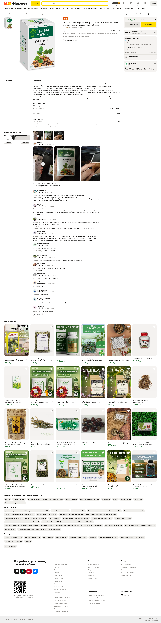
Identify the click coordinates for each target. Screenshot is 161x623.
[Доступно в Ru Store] (35, 573)
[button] (65, 18)
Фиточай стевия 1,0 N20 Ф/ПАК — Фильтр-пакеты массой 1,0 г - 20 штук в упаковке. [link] (67, 443)
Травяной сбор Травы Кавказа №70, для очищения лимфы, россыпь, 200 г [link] (42, 401)
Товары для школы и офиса (62, 597)
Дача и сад (57, 592)
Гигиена (56, 572)
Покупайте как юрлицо (95, 570)
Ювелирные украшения (61, 611)
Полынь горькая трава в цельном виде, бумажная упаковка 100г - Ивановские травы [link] (41, 443)
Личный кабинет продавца (96, 595)
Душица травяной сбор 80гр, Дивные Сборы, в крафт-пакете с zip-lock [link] (92, 401)
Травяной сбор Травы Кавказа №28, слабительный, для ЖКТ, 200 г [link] (67, 401)
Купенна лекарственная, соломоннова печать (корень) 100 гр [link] (118, 360)
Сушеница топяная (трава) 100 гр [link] (118, 443)
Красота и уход (58, 586)
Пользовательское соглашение (23, 619)
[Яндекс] (156, 620)
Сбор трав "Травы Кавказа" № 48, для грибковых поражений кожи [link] (15, 485)
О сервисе (91, 572)
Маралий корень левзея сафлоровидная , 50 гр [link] (140, 401)
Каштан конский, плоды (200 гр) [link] (92, 442)
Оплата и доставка (93, 567)
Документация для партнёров (97, 600)
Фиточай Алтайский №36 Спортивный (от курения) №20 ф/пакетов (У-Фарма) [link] (143, 443)
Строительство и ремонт (61, 606)
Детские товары (59, 609)
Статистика (8, 619)
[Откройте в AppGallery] (29, 573)
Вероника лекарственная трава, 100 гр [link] (68, 485)
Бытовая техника (59, 570)
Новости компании (126, 564)
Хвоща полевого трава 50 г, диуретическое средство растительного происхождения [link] (14, 401)
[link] (7, 499)
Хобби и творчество (60, 589)
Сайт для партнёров (94, 603)
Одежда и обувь (59, 578)
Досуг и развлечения (60, 564)
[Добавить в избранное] (26, 327)
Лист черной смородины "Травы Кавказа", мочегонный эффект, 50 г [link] (41, 359)
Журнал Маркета (93, 578)
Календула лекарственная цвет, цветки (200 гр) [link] (117, 485)
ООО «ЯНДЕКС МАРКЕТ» (151, 618)
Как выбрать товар (93, 564)
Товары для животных (60, 603)
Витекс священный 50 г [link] (38, 485)
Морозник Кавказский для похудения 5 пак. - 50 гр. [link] (90, 485)
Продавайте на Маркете (95, 598)
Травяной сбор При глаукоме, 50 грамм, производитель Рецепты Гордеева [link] (92, 360)
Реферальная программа (128, 567)
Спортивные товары (60, 600)
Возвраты (91, 575)
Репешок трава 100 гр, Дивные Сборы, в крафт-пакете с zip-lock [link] (117, 401)
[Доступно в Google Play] (23, 573)
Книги (55, 595)
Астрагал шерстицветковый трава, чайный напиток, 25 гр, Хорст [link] (16, 359)
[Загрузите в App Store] (16, 573)
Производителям (126, 570)
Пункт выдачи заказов (127, 572)
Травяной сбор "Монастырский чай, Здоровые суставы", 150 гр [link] (144, 485)
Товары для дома (59, 581)
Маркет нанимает (126, 575)
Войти (153, 3)
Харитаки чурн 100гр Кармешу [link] (142, 358)
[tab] (9, 8)
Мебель (56, 567)
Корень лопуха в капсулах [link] (64, 359)
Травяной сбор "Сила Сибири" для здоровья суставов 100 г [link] (15, 443)
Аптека (56, 584)
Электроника (58, 575)
